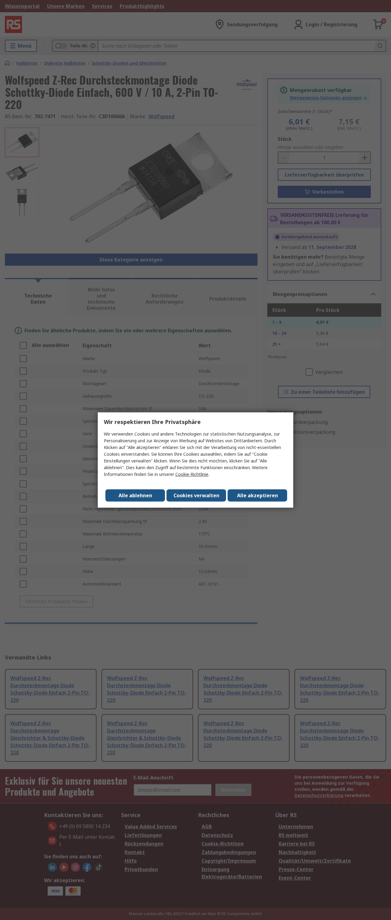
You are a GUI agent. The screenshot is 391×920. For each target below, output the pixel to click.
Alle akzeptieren (257, 495)
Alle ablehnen (135, 495)
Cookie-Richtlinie (191, 474)
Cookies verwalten (196, 495)
